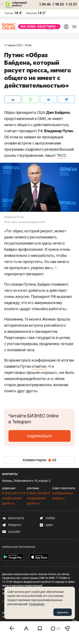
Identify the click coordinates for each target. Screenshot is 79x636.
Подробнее (36, 604)
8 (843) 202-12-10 (14, 493)
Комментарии (39, 460)
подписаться (39, 436)
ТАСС (61, 155)
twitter (50, 518)
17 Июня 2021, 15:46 (18, 45)
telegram (14, 525)
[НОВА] (38, 26)
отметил (39, 366)
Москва (31, 13)
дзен (49, 525)
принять (62, 612)
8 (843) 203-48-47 (39, 493)
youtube (13, 532)
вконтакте (15, 518)
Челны (8, 13)
